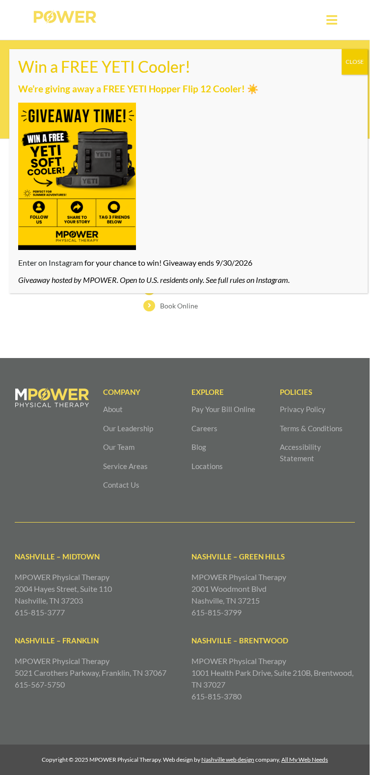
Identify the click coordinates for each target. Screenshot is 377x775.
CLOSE (355, 61)
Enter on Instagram (50, 262)
